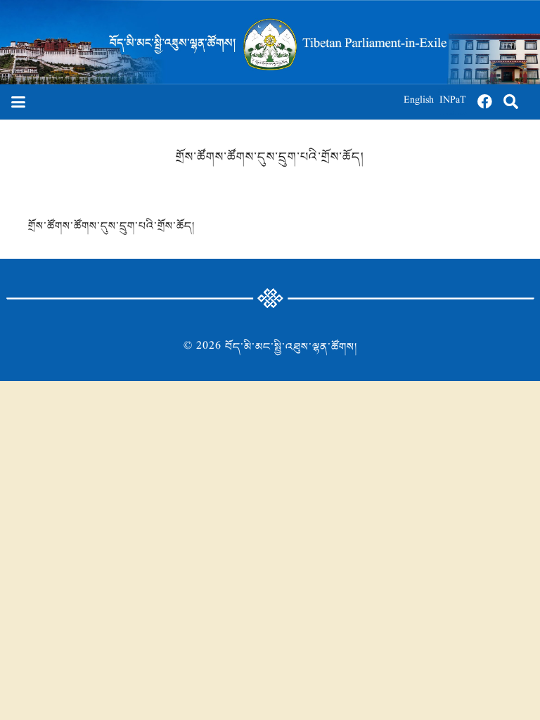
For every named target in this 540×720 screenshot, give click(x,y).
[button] (18, 102)
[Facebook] (485, 102)
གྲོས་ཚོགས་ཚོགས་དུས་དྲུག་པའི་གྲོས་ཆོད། (111, 226)
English (419, 101)
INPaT (452, 101)
